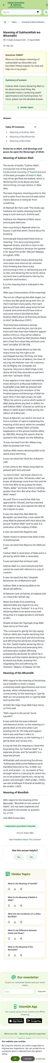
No (31, 857)
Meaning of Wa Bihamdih (22, 136)
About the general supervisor (32, 1033)
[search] (46, 12)
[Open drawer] (47, 5)
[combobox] (19, 12)
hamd (43, 687)
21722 (10, 813)
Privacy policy (25, 1038)
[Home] (5, 22)
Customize (40, 1058)
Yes (18, 857)
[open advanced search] (38, 12)
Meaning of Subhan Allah (22, 132)
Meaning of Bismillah (20, 140)
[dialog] (24, 1051)
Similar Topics (27, 107)
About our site (10, 1033)
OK (15, 1058)
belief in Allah (35, 175)
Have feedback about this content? (25, 839)
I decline (28, 1058)
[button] (9, 889)
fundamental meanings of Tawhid (20, 171)
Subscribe (42, 991)
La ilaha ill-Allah (11, 474)
